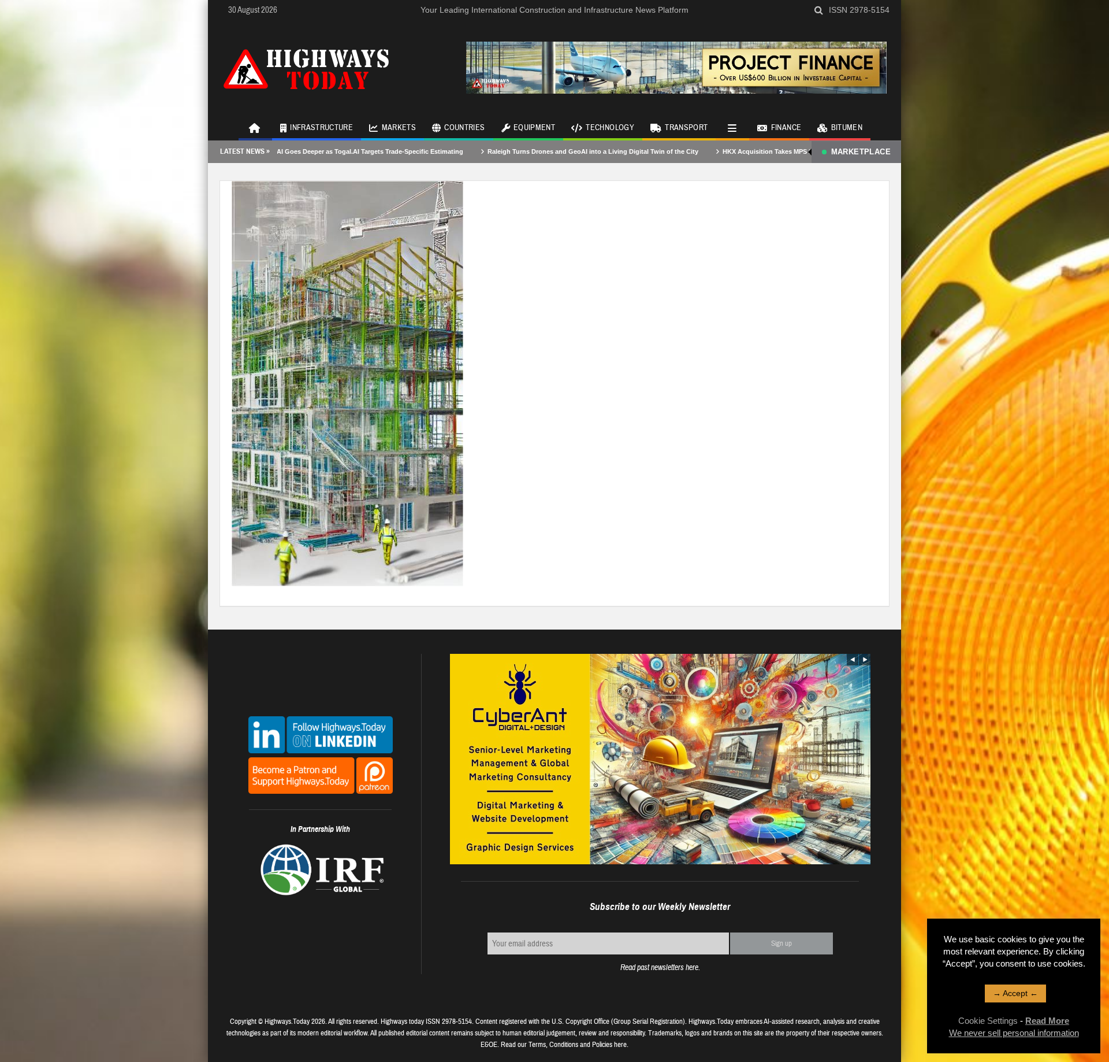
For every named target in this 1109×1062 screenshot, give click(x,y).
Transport (686, 128)
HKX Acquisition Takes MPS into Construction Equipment (742, 151)
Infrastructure (321, 128)
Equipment (534, 128)
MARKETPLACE (861, 151)
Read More (1047, 1021)
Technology (610, 128)
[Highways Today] (306, 67)
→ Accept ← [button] (1015, 993)
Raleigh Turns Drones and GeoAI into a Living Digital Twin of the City (524, 151)
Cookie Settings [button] (988, 1021)
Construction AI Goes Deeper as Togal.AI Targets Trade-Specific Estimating (280, 151)
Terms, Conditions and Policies (570, 1044)
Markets (399, 128)
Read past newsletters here (659, 967)
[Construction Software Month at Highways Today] (347, 382)
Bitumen (846, 128)
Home (255, 127)
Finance (786, 128)
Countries (464, 128)
